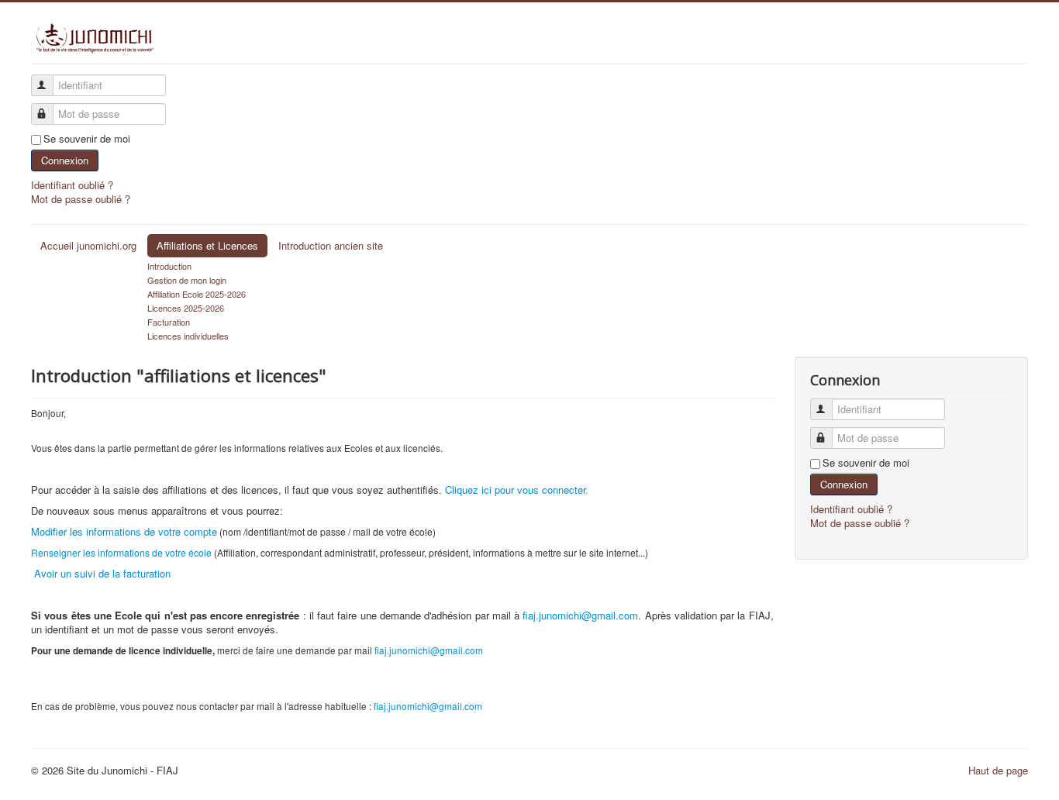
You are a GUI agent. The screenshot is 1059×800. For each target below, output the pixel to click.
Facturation (168, 322)
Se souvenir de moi (86, 139)
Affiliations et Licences (207, 245)
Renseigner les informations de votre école (121, 552)
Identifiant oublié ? (72, 185)
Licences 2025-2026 (185, 308)
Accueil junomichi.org (88, 245)
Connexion (64, 160)
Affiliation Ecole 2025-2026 (196, 294)
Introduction (169, 266)
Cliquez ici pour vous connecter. (516, 489)
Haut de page (998, 770)
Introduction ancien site (330, 245)
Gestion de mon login (186, 280)
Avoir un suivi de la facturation (101, 573)
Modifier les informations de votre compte (124, 531)
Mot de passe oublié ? (80, 198)
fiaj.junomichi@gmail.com (580, 615)
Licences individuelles (188, 335)
